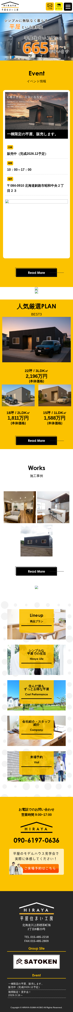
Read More (36, 273)
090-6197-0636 (36, 840)
